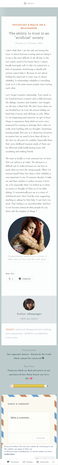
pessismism (17, 333)
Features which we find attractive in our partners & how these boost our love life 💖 (29, 372)
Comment (40, 438)
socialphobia (41, 333)
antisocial (20, 329)
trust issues (11, 338)
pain (8, 333)
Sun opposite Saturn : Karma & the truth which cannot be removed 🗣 (29, 354)
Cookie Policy (9, 454)
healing (47, 329)
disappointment (34, 329)
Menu (30, 4)
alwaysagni (34, 314)
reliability (29, 333)
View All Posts (29, 319)
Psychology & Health (25, 25)
